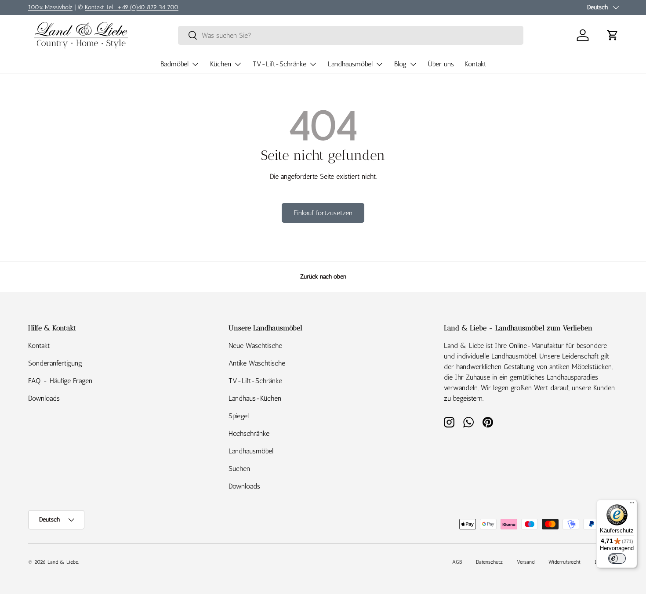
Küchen (220, 64)
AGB (457, 562)
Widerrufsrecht (564, 562)
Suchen (239, 468)
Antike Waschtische (257, 363)
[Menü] (632, 505)
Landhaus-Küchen (255, 398)
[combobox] (350, 35)
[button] (612, 35)
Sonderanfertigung (55, 363)
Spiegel (239, 416)
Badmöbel (174, 64)
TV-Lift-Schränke (279, 64)
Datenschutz (489, 562)
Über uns (441, 64)
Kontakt (475, 64)
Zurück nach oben (323, 276)
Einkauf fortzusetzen (323, 213)
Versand (525, 562)
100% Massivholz (50, 7)
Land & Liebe (62, 562)
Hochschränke (249, 433)
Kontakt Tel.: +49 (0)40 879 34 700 (131, 7)
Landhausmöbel (350, 64)
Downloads (44, 398)
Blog (400, 64)
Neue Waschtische (255, 345)
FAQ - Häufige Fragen (60, 381)
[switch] (617, 558)
